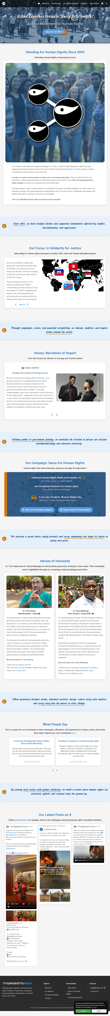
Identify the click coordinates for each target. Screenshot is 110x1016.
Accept (83, 1011)
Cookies (94, 1007)
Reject (99, 1011)
